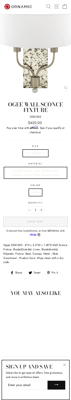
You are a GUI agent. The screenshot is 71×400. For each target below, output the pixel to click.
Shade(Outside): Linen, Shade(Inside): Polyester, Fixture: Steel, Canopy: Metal (35, 173)
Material (35, 163)
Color (35, 185)
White (35, 192)
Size (35, 146)
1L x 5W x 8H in (35, 153)
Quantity (35, 202)
